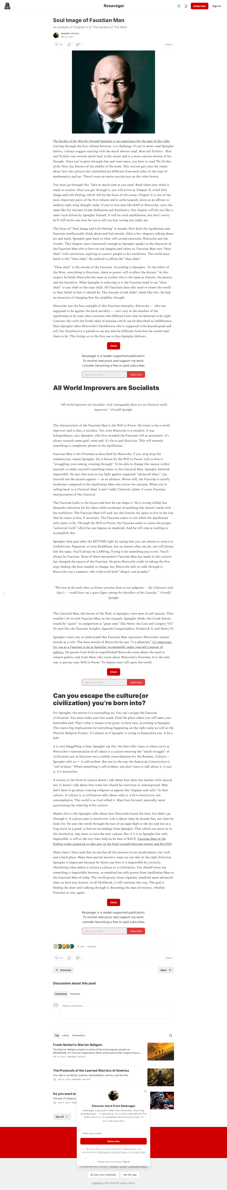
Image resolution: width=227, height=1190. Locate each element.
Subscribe (199, 6)
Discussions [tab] (78, 1035)
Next (164, 970)
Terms (123, 1166)
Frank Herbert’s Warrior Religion (77, 1045)
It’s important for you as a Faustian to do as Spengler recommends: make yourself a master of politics (112, 647)
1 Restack (91, 946)
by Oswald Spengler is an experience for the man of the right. (127, 141)
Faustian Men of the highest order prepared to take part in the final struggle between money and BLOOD (112, 841)
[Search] (178, 6)
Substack (97, 1183)
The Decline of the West (68, 141)
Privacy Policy (138, 1152)
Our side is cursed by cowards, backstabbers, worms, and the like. (90, 1075)
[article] (113, 1052)
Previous (65, 970)
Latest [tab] (65, 1035)
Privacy (114, 1166)
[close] (145, 1091)
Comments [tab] (61, 993)
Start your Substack (104, 1174)
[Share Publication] (186, 6)
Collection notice (137, 1166)
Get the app (130, 1174)
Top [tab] (57, 1035)
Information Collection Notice (112, 1152)
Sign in (216, 6)
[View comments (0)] (69, 44)
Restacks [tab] (75, 993)
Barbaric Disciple (70, 33)
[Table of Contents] (3, 595)
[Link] (48, 387)
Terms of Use (129, 1148)
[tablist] (67, 994)
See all (60, 1116)
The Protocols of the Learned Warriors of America (91, 1070)
